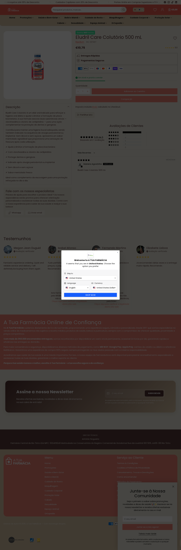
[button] (90, 278)
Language (71, 283)
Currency (98, 283)
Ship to (70, 273)
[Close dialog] (117, 252)
